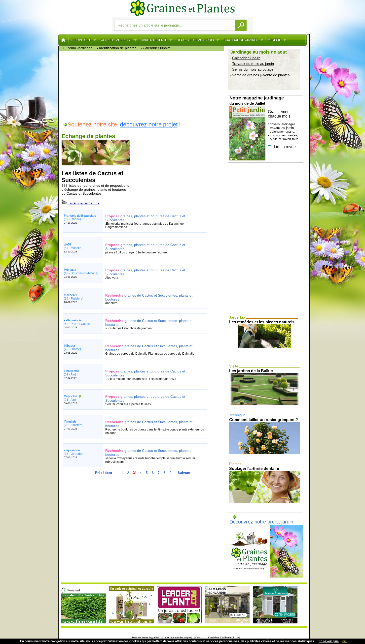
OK (344, 641)
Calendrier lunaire (246, 58)
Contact (199, 637)
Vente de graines (245, 75)
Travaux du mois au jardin (253, 63)
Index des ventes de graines (145, 637)
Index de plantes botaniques (177, 637)
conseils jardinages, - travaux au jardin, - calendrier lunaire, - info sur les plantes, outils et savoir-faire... (265, 122)
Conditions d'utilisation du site (223, 637)
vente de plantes (276, 75)
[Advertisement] (142, 85)
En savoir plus (329, 641)
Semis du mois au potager (253, 69)
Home (63, 40)
